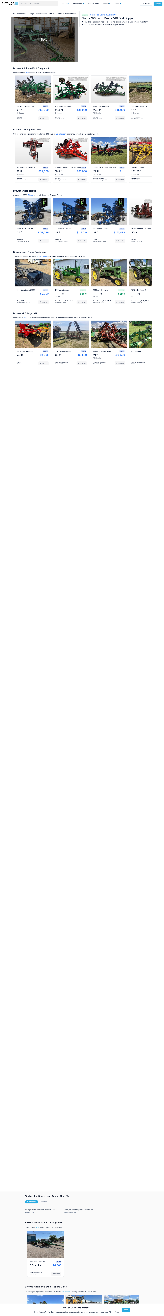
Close (126, 1310)
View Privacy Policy (112, 1312)
